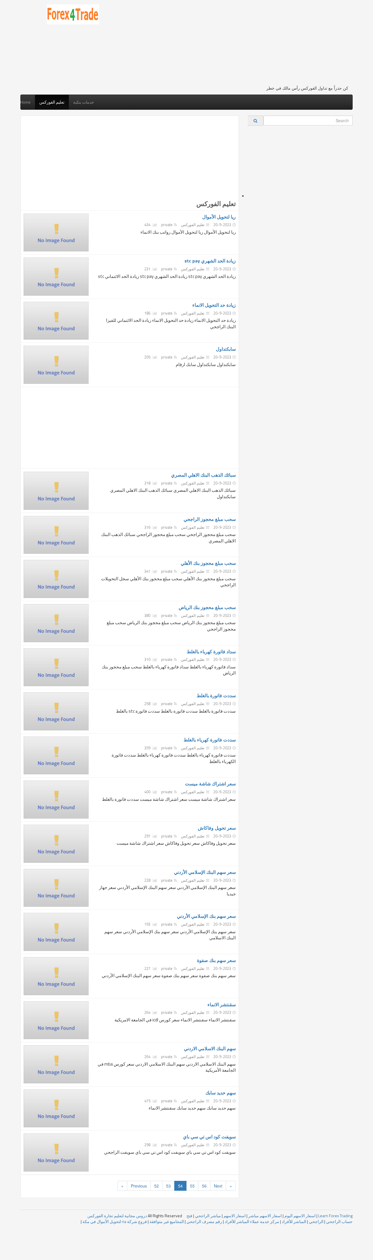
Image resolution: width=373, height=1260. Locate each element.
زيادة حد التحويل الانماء (214, 304)
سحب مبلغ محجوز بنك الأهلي (208, 563)
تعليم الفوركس (51, 102)
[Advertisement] (228, 45)
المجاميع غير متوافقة (166, 1221)
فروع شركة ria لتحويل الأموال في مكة (114, 1221)
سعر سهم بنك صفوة (216, 960)
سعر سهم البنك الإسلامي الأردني (205, 872)
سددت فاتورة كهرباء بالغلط (210, 739)
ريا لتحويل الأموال (219, 216)
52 (156, 1186)
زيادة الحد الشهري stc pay (210, 260)
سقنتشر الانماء (221, 1004)
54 (180, 1186)
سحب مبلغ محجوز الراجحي (210, 519)
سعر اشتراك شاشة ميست (210, 783)
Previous (139, 1186)
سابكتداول (226, 348)
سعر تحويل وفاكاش (217, 827)
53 (168, 1186)
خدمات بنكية (83, 102)
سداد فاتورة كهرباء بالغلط (211, 651)
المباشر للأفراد (294, 1221)
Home (25, 102)
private (167, 225)
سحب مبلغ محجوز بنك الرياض (207, 607)
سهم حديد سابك (220, 1092)
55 (192, 1186)
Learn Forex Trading (335, 1216)
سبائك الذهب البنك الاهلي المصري (203, 474)
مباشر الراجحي (208, 1216)
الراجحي (316, 1221)
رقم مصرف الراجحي (204, 1221)
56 (204, 1186)
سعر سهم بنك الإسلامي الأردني (206, 916)
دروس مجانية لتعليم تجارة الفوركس (117, 1216)
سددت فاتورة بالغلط (216, 695)
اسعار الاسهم (235, 1216)
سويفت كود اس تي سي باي (209, 1136)
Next (218, 1186)
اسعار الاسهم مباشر (265, 1216)
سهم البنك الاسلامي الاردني (210, 1048)
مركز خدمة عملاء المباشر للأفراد (252, 1221)
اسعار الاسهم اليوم (300, 1216)
